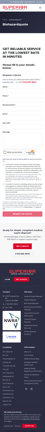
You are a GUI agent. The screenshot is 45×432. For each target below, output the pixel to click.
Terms (9, 421)
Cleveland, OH (8, 394)
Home (5, 20)
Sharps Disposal (30, 300)
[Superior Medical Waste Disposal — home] (15, 7)
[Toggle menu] (40, 8)
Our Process (28, 355)
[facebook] (26, 389)
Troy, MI (5, 369)
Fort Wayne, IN (8, 373)
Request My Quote (22, 214)
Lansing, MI (7, 362)
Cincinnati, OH (8, 390)
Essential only (8, 426)
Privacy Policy (28, 207)
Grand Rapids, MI (9, 359)
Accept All (29, 426)
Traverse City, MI (9, 366)
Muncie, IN (6, 380)
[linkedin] (31, 389)
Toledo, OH (7, 404)
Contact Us (31, 2)
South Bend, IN (8, 383)
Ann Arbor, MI (7, 352)
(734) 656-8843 (18, 2)
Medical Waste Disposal (33, 296)
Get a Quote (22, 246)
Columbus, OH (8, 397)
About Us (27, 352)
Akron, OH (6, 387)
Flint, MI (5, 355)
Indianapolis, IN (8, 376)
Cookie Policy (25, 419)
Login (40, 2)
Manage (18, 426)
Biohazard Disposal (31, 303)
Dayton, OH (7, 401)
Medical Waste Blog (31, 359)
